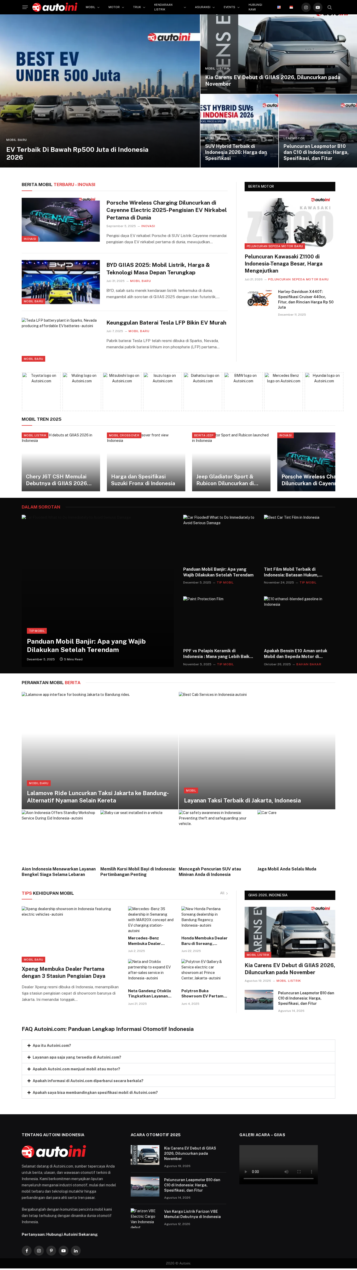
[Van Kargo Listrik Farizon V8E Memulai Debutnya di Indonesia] (145, 1218)
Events (229, 7)
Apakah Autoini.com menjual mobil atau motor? (76, 1069)
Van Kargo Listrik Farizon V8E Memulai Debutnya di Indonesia (192, 1214)
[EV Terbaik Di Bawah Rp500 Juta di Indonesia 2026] (100, 91)
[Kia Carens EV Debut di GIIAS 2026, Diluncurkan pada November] (278, 54)
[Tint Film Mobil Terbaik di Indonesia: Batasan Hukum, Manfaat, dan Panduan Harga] (299, 538)
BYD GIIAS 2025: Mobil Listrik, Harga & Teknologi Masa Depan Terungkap (158, 269)
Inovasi (30, 238)
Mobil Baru (16, 140)
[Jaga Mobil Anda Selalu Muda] (296, 836)
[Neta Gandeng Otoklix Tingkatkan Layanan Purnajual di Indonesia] (151, 972)
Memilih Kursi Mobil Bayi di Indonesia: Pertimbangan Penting (138, 872)
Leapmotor (294, 138)
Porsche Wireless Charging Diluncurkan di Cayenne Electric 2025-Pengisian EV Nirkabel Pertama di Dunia (166, 210)
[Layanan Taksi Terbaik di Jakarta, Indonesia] (257, 750)
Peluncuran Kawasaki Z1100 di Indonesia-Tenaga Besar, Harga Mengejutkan (284, 263)
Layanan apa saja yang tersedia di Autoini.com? (77, 1057)
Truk (137, 7)
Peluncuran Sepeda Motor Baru (275, 246)
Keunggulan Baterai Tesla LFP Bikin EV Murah (166, 322)
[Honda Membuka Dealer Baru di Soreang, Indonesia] (204, 919)
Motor (114, 7)
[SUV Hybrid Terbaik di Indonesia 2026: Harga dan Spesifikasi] (239, 131)
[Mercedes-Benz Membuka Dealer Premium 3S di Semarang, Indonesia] (151, 919)
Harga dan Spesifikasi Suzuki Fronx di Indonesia (143, 480)
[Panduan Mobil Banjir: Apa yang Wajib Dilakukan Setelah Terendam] (98, 591)
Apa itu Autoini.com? (52, 1045)
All (222, 893)
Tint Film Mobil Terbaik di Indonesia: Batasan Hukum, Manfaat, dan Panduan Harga (293, 572)
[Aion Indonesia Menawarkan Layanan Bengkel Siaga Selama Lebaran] (61, 836)
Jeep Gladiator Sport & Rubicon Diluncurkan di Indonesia (225, 480)
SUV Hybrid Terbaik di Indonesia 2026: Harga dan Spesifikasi (236, 152)
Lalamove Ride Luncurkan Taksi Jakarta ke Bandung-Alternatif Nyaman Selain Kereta (98, 797)
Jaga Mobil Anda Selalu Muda (286, 869)
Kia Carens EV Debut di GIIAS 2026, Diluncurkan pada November (272, 80)
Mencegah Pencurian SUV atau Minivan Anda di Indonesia (210, 872)
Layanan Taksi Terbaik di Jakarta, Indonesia (242, 800)
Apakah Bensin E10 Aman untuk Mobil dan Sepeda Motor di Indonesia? (295, 654)
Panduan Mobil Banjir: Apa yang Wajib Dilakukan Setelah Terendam (86, 645)
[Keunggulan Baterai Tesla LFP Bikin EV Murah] (61, 340)
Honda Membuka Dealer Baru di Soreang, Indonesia (204, 941)
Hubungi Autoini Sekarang (72, 1234)
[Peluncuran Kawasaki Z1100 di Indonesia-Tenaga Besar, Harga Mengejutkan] (290, 223)
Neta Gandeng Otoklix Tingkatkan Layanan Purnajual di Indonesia (149, 994)
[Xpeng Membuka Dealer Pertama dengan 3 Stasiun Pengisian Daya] (71, 934)
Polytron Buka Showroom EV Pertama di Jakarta (203, 994)
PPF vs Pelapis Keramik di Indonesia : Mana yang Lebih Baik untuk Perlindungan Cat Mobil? (216, 654)
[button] (178, 1045)
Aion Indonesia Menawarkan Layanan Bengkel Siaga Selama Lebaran (59, 872)
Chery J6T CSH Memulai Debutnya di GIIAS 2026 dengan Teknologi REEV (56, 480)
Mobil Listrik (217, 68)
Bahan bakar (308, 664)
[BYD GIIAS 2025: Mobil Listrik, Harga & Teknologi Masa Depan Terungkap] (61, 282)
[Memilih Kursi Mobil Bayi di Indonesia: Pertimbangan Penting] (139, 836)
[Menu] (25, 7)
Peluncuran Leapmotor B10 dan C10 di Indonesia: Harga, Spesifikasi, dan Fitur (316, 152)
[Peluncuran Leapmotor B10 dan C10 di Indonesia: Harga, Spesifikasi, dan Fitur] (318, 131)
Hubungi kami (255, 7)
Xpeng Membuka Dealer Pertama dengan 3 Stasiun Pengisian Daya (63, 972)
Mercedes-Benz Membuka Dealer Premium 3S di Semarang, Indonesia (148, 941)
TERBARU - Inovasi (58, 184)
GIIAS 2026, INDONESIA (267, 895)
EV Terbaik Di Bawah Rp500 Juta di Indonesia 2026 (77, 153)
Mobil (90, 7)
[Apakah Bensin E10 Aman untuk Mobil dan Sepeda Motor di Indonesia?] (299, 620)
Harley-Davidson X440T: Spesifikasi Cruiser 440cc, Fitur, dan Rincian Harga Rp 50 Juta (305, 299)
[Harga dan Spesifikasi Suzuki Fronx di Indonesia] (146, 461)
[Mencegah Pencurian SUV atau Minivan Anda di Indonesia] (218, 836)
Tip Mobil (37, 630)
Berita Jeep (204, 435)
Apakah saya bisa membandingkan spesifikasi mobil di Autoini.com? (95, 1092)
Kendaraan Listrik (163, 7)
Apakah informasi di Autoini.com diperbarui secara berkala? (88, 1081)
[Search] (329, 7)
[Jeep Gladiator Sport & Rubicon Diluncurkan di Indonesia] (231, 461)
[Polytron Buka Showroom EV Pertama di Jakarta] (204, 972)
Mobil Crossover (124, 435)
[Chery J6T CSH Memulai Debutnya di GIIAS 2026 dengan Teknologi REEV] (61, 461)
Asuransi (202, 7)
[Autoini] (54, 7)
